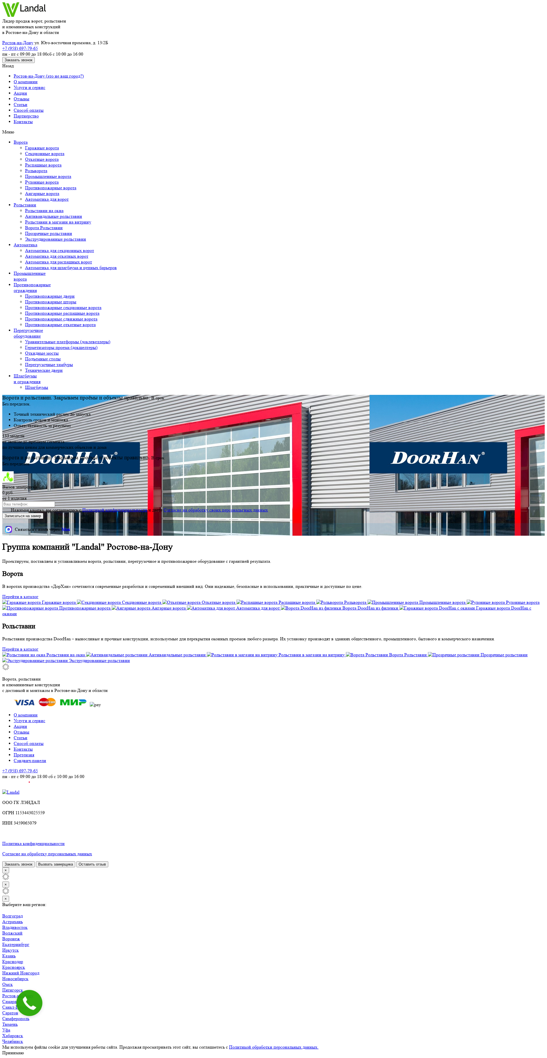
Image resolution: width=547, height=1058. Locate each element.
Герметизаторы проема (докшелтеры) (61, 347)
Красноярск (13, 967)
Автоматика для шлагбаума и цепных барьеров (71, 267)
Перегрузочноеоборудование (28, 333)
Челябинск (12, 1041)
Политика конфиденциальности (33, 843)
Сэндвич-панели (30, 760)
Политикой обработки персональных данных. (274, 1047)
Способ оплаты (29, 110)
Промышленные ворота (48, 176)
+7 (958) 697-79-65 (20, 48)
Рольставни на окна (44, 210)
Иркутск (10, 950)
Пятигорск (12, 990)
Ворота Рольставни (44, 227)
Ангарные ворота (42, 193)
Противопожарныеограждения (32, 287)
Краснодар (12, 961)
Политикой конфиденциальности (114, 510)
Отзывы (21, 98)
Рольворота (36, 170)
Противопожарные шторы (50, 301)
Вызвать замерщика (55, 864)
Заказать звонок (18, 60)
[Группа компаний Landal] (24, 15)
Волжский (12, 933)
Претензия (24, 755)
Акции (20, 93)
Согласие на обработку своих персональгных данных (216, 510)
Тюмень (10, 1024)
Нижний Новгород (20, 973)
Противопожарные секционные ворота (63, 307)
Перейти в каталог (20, 596)
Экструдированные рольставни (55, 239)
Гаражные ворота (42, 148)
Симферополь (15, 1018)
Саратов (10, 1013)
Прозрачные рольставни (48, 233)
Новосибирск (15, 978)
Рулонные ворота (42, 182)
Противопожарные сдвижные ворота (61, 319)
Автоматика (25, 244)
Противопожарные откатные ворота (60, 324)
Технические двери (44, 370)
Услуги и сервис (29, 87)
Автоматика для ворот (47, 199)
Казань (9, 956)
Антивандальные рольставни (53, 216)
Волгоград (12, 916)
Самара (9, 1001)
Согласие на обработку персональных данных (47, 853)
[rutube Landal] (16, 786)
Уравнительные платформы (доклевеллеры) (67, 341)
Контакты (23, 121)
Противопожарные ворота (50, 187)
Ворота (21, 142)
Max (66, 529)
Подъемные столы (43, 359)
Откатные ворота (42, 159)
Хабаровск (12, 1035)
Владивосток (15, 927)
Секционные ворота (44, 153)
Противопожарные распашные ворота (62, 313)
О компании (26, 81)
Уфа (6, 1030)
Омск (7, 984)
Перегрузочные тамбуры (49, 364)
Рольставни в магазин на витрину (58, 222)
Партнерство (26, 116)
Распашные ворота (43, 165)
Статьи (20, 104)
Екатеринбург (15, 944)
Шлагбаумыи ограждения (27, 378)
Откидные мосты (42, 353)
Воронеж (11, 938)
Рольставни (25, 205)
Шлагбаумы (36, 387)
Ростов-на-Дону (17, 42)
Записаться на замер (23, 516)
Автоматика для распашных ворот (58, 262)
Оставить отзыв (92, 864)
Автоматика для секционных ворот (59, 250)
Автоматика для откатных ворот (56, 256)
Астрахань (12, 921)
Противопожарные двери (50, 296)
